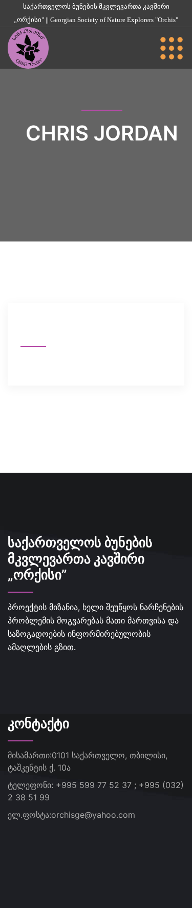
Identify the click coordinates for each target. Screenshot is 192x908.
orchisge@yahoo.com (93, 815)
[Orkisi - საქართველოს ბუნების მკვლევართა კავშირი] (28, 47)
